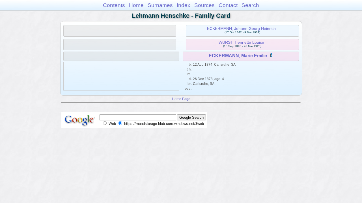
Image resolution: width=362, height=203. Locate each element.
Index (183, 5)
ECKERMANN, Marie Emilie (238, 55)
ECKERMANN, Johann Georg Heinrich (241, 28)
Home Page (181, 99)
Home (136, 5)
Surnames (160, 5)
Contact (228, 5)
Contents (114, 5)
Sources (204, 5)
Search (250, 5)
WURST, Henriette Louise (241, 42)
